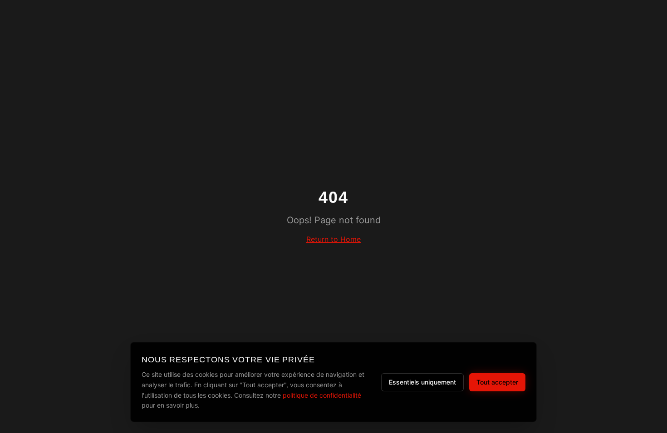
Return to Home (333, 239)
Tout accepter (497, 382)
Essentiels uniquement (422, 382)
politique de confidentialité (322, 395)
